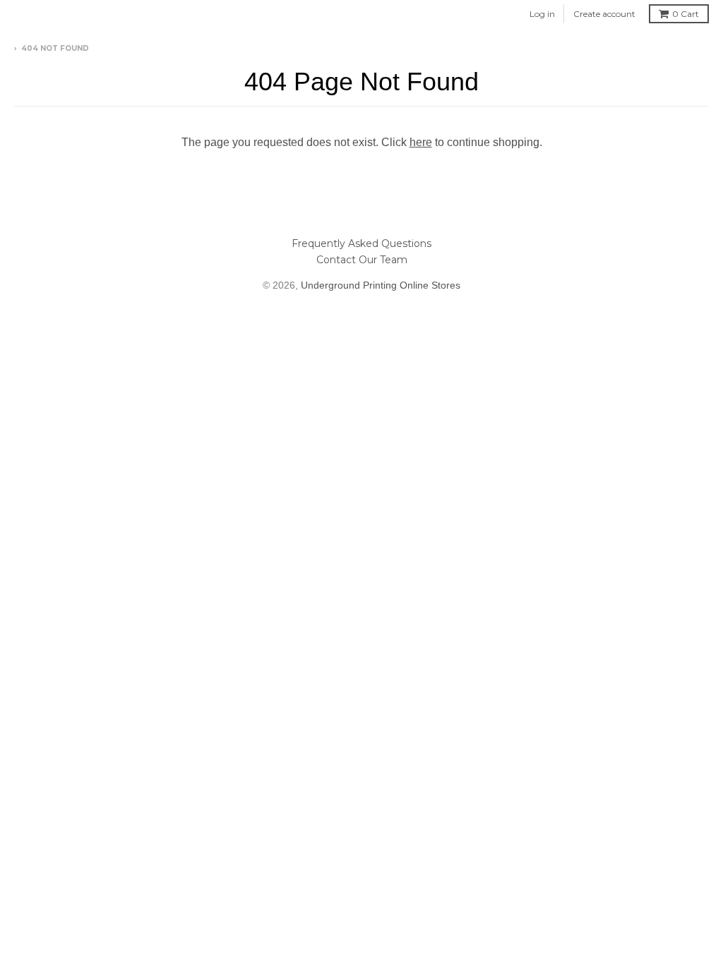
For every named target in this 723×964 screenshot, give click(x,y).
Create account (604, 13)
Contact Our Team (361, 259)
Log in (542, 13)
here (421, 142)
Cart (685, 13)
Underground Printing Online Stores (380, 285)
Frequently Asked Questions (361, 243)
